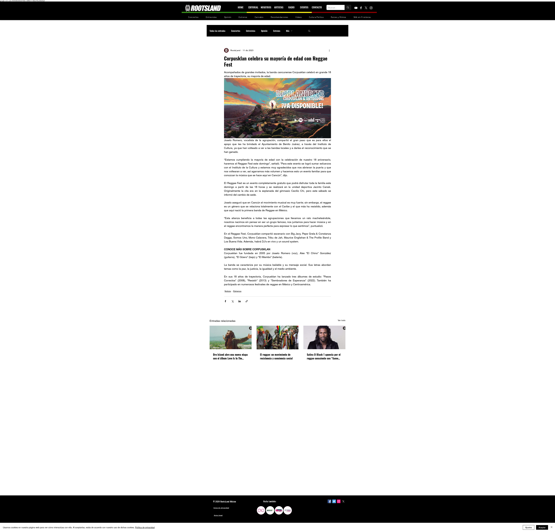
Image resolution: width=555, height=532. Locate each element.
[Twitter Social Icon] (334, 501)
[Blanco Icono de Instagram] (371, 8)
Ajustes (528, 527)
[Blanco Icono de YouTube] (356, 8)
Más (287, 30)
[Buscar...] (348, 7)
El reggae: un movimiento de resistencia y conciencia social (276, 356)
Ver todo (341, 320)
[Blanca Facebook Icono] (361, 8)
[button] (309, 31)
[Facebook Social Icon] (329, 501)
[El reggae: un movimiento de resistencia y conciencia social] (278, 337)
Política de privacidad (145, 527)
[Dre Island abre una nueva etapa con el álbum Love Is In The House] (231, 337)
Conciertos (235, 30)
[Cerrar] (551, 527)
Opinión (264, 30)
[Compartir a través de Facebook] (225, 301)
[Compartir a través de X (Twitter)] (232, 301)
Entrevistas (250, 30)
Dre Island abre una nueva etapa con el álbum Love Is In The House (230, 356)
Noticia (228, 291)
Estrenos (276, 30)
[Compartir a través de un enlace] (246, 301)
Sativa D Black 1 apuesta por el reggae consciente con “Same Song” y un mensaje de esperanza (324, 356)
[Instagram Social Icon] (339, 501)
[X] (366, 8)
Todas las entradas (217, 30)
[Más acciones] (329, 50)
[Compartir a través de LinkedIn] (239, 301)
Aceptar (542, 527)
